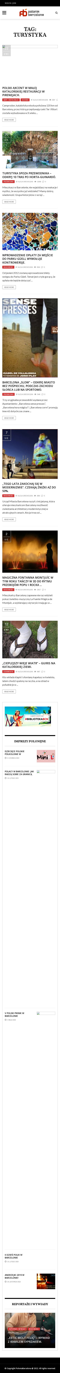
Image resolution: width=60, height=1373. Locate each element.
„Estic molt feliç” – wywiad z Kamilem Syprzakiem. (29, 1340)
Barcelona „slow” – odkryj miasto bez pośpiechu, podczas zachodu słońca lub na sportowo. (28, 386)
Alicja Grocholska (40, 100)
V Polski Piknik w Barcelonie (14, 1014)
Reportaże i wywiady (17, 1329)
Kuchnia (25, 100)
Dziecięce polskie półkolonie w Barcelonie (14, 754)
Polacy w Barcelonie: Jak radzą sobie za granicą (19, 773)
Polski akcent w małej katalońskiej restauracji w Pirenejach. (23, 91)
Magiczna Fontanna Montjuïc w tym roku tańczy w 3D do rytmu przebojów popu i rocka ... (27, 581)
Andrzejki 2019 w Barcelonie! (14, 1276)
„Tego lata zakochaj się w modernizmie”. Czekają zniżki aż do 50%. (29, 487)
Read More (9, 120)
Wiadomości (8, 267)
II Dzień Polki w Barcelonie (13, 1256)
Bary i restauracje (11, 100)
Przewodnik (8, 182)
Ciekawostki (8, 672)
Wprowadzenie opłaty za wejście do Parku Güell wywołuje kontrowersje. (27, 258)
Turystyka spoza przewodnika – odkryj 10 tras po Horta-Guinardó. (29, 175)
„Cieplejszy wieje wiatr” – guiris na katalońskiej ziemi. (28, 665)
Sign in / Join (10, 3)
